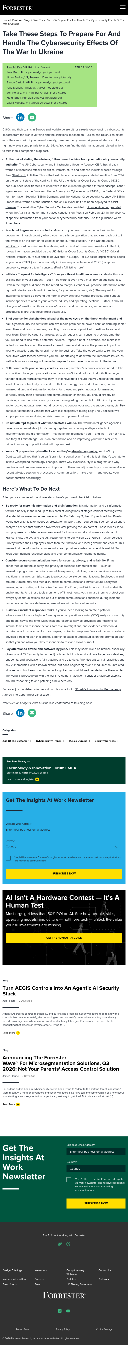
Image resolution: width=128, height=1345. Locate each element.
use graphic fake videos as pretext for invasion (44, 521)
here (80, 267)
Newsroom (40, 1270)
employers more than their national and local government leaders (74, 543)
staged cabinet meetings (100, 511)
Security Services (105, 741)
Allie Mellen (14, 87)
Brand (37, 1284)
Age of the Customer (15, 741)
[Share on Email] (32, 117)
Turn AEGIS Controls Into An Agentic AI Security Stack (60, 991)
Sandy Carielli (15, 82)
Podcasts (103, 1279)
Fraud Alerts (9, 1284)
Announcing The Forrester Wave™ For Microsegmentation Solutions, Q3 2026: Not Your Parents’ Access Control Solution (60, 1063)
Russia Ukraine (78, 741)
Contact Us (104, 1270)
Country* (10, 840)
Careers (39, 1279)
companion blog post (34, 151)
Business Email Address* (19, 824)
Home (6, 20)
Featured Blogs (21, 20)
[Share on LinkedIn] (20, 117)
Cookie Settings (104, 1329)
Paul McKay (14, 67)
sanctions (62, 135)
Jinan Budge (15, 77)
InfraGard (12, 246)
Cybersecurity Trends (49, 741)
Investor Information (14, 1279)
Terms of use (22, 1329)
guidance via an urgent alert (103, 207)
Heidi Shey (14, 97)
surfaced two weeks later (50, 527)
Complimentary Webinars (75, 1272)
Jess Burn (13, 72)
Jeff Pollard (14, 92)
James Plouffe (10, 1076)
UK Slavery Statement (79, 1284)
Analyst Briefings (12, 1270)
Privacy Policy (63, 1329)
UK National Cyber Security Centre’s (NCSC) (80, 251)
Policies (71, 1279)
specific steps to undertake (41, 186)
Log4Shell (94, 411)
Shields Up (19, 175)
